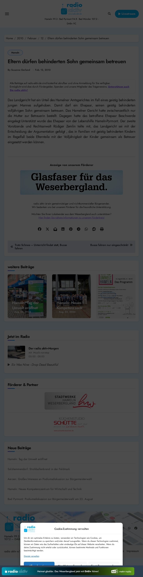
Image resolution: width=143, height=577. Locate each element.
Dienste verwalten (31, 556)
